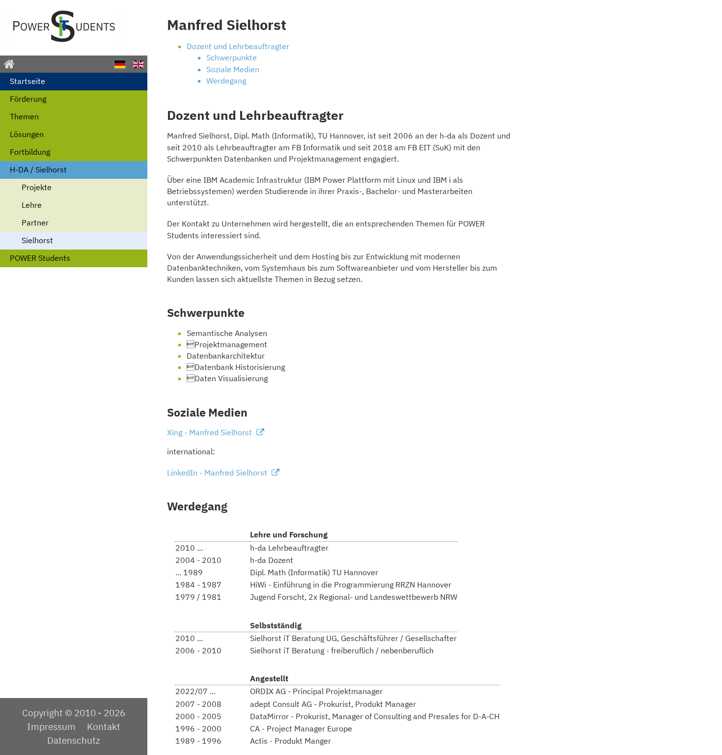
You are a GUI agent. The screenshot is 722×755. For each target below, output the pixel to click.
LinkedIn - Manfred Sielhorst (218, 472)
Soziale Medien (232, 69)
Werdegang (226, 80)
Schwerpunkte (231, 57)
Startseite (27, 81)
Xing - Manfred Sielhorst (210, 432)
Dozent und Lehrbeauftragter (238, 46)
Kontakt (103, 726)
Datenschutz (73, 740)
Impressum (51, 726)
